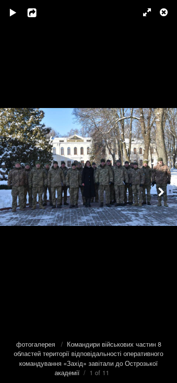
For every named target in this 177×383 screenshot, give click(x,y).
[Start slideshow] (13, 12)
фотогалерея (36, 344)
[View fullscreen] (142, 12)
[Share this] (39, 12)
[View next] (162, 191)
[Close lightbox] (164, 12)
